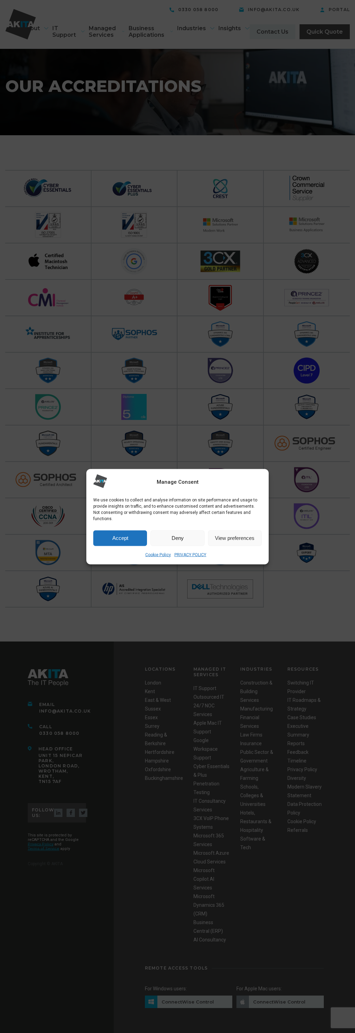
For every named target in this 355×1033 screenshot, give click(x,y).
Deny (178, 538)
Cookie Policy (158, 554)
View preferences (234, 538)
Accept (120, 538)
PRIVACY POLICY (190, 554)
